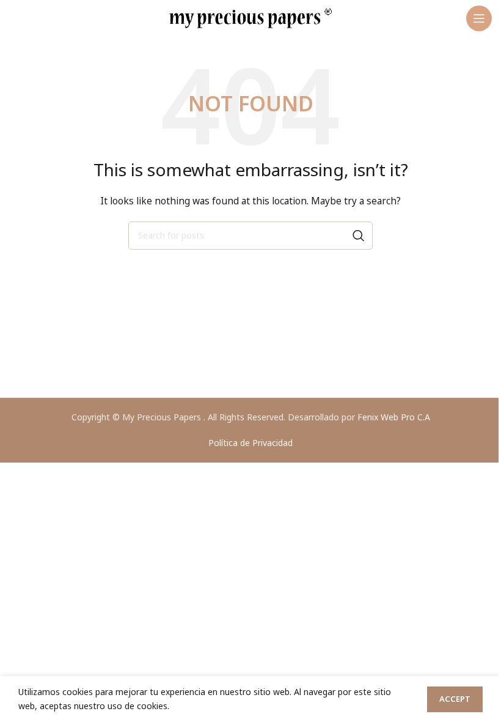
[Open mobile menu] (479, 18)
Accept (454, 698)
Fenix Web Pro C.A (393, 417)
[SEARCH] (359, 235)
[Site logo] (250, 17)
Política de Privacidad (250, 442)
